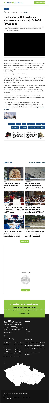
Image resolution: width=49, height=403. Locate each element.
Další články (24, 241)
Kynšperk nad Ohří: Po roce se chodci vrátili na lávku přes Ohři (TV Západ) (18, 136)
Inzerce (26, 324)
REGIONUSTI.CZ (7, 351)
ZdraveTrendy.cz (28, 354)
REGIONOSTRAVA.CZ (18, 353)
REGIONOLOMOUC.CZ (18, 351)
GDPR (27, 393)
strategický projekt (40, 124)
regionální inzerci (17, 330)
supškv (24, 124)
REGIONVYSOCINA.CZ (18, 344)
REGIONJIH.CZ (7, 347)
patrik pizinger (23, 127)
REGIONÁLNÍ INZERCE (24, 313)
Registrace (42, 2)
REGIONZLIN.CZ (17, 349)
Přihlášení (27, 326)
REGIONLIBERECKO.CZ (8, 353)
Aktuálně (6, 8)
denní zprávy (13, 326)
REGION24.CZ (17, 356)
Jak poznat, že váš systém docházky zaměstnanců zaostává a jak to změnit (13, 233)
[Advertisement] (24, 150)
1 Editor (7, 12)
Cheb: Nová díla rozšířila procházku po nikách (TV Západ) (12, 185)
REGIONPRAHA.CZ (7, 349)
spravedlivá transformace (34, 127)
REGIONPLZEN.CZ (7, 342)
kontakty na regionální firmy (14, 327)
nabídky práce (8, 329)
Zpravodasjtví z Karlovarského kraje (37, 162)
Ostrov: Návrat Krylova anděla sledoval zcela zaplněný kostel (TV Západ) (34, 209)
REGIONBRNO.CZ (17, 347)
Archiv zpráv (27, 331)
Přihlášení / (37, 2)
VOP (5, 394)
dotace (42, 127)
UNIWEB (39, 345)
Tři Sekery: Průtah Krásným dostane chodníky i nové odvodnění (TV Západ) (34, 233)
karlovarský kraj (15, 127)
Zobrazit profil (26, 290)
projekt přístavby (31, 124)
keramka (18, 124)
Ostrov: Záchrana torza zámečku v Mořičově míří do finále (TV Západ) (31, 136)
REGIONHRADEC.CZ (8, 356)
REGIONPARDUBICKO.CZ (19, 342)
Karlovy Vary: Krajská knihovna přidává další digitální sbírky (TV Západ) (34, 185)
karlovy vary (11, 124)
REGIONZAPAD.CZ (7, 344)
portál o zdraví (34, 352)
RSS (26, 333)
